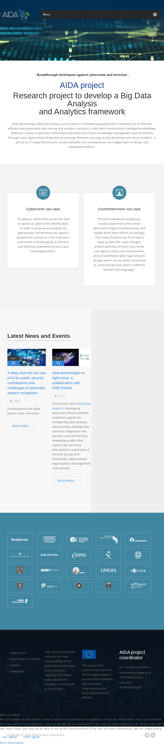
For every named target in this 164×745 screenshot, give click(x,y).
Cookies (14, 665)
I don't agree (31, 737)
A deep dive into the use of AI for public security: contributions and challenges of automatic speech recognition (26, 383)
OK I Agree (10, 737)
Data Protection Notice (24, 659)
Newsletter (16, 671)
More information (12, 743)
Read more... (21, 426)
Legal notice (17, 653)
